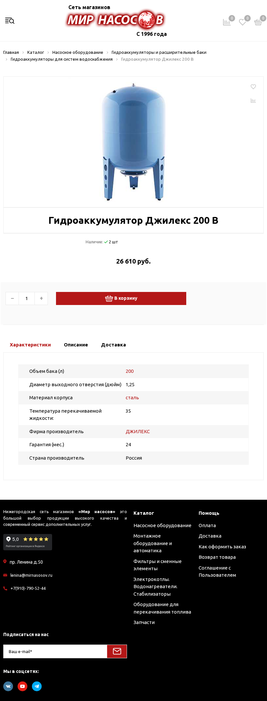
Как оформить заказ (222, 546)
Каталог (144, 513)
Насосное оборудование (162, 525)
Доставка (210, 536)
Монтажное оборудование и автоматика (153, 543)
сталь (132, 397)
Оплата (207, 525)
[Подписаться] (117, 651)
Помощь (209, 513)
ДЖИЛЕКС (138, 431)
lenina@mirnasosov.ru (31, 575)
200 (130, 371)
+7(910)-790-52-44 (28, 588)
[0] (258, 23)
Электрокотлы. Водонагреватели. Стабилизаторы (155, 586)
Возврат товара (217, 557)
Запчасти (144, 622)
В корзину (125, 298)
